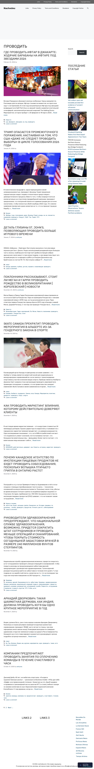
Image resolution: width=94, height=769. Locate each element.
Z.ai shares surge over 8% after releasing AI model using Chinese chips (77, 181)
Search (70, 49)
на (23, 122)
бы (6, 643)
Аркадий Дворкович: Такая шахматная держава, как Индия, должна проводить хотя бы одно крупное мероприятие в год (29, 603)
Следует (21, 217)
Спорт (20, 395)
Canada (8, 393)
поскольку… (7, 507)
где (7, 122)
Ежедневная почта (24, 582)
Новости (8, 120)
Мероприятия (44, 393)
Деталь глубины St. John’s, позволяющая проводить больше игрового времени (30, 231)
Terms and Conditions (61, 1)
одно (40, 643)
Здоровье (9, 580)
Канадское (32, 505)
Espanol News (81, 748)
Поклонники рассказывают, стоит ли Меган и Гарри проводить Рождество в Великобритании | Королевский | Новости (31, 281)
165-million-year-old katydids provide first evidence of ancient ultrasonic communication (75, 105)
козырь (40, 215)
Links (38, 1)
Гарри (19, 311)
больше (8, 266)
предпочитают (31, 696)
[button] (87, 8)
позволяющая (39, 266)
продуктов (27, 507)
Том (30, 217)
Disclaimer (74, 1)
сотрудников (53, 586)
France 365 (80, 729)
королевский (25, 311)
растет (40, 507)
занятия (8, 696)
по (52, 505)
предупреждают (44, 584)
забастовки (34, 582)
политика (52, 393)
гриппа (26, 505)
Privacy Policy (48, 1)
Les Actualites (81, 723)
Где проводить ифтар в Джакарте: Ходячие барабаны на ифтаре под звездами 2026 (30, 55)
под (26, 122)
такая (52, 643)
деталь (25, 266)
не (46, 215)
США (26, 217)
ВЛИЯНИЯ (9, 447)
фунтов (21, 588)
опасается (51, 215)
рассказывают (8, 313)
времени (13, 266)
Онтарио (41, 505)
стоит (24, 313)
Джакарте (12, 122)
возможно (9, 582)
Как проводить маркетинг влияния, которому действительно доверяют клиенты (32, 409)
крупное (26, 643)
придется (53, 584)
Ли (31, 311)
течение (55, 696)
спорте (25, 395)
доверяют (27, 447)
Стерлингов (7, 588)
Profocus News (81, 741)
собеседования (48, 507)
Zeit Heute (80, 735)
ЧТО (38, 217)
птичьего (35, 507)
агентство (9, 505)
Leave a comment (11, 124)
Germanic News (81, 738)
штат (34, 588)
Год (9, 643)
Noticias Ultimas (82, 744)
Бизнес (8, 213)
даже (25, 215)
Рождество (17, 313)
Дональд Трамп (33, 215)
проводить (31, 122)
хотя (56, 643)
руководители (21, 586)
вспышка (20, 505)
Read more (16, 208)
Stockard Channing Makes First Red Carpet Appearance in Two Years (77, 134)
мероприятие (34, 643)
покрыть (35, 584)
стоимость (15, 588)
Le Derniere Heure (82, 726)
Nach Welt (79, 732)
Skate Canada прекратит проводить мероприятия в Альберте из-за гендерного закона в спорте (31, 327)
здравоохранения (51, 582)
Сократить (44, 586)
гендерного (21, 393)
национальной (21, 584)
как (32, 447)
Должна (13, 643)
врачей (15, 582)
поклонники (46, 311)
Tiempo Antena (81, 756)
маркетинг (50, 447)
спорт (8, 264)
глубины (19, 266)
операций (29, 584)
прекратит (7, 395)
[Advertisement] (47, 26)
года (12, 215)
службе (38, 586)
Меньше (6, 584)
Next (10, 707)
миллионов (12, 584)
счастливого (48, 696)
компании (21, 696)
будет (15, 505)
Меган (34, 311)
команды (14, 696)
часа (5, 698)
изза (32, 393)
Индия (19, 643)
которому (43, 447)
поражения (7, 217)
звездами (19, 122)
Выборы (8, 215)
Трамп (34, 217)
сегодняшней (31, 586)
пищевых (48, 505)
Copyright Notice (85, 1)
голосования (19, 215)
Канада (37, 393)
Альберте (14, 393)
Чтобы (30, 588)
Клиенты (36, 447)
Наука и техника (11, 503)
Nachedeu (9, 8)
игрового (31, 266)
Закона (28, 393)
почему (14, 507)
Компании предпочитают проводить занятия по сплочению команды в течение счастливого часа (31, 658)
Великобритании (11, 311)
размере (13, 586)
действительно (18, 447)
